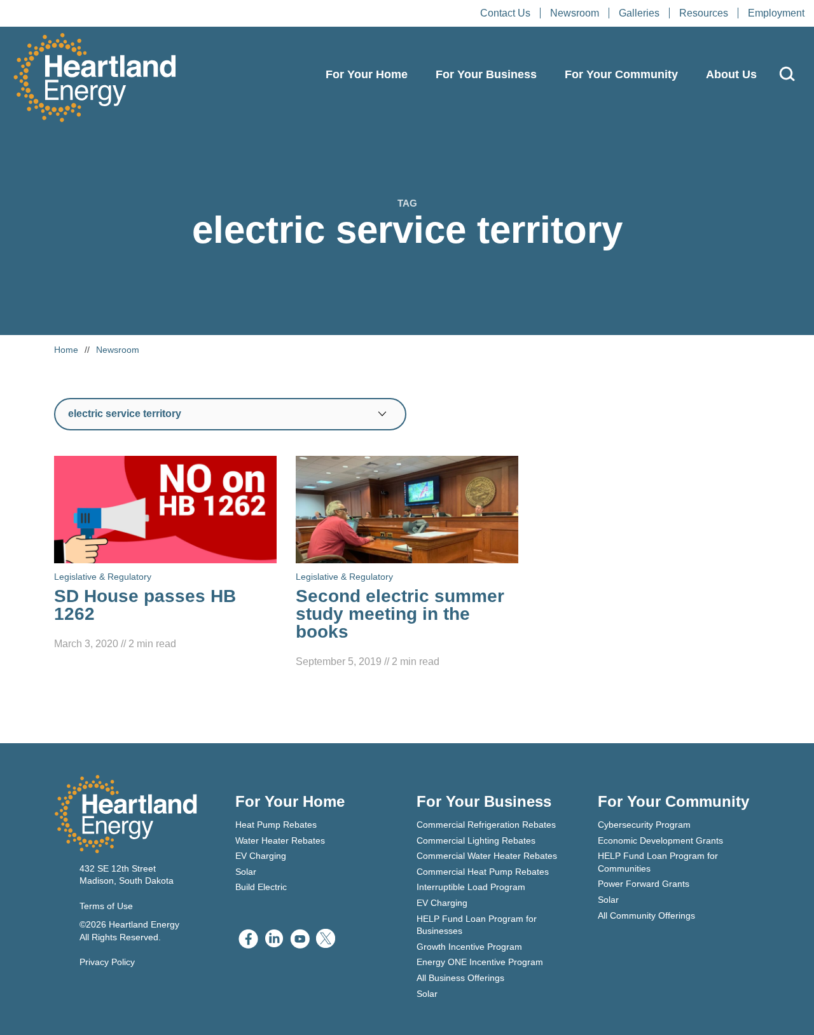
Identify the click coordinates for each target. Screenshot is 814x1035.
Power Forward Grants (643, 884)
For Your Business (486, 74)
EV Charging (260, 856)
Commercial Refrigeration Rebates (486, 824)
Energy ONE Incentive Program (480, 962)
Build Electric (261, 887)
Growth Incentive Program (469, 947)
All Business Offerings (460, 978)
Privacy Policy (107, 962)
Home (66, 350)
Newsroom (574, 13)
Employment (776, 13)
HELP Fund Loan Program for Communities (658, 862)
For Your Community (621, 74)
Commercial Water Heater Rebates (487, 856)
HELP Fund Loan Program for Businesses (477, 925)
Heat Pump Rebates (276, 824)
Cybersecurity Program (644, 824)
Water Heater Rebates (280, 840)
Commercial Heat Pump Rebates (483, 872)
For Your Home (367, 74)
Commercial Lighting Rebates (476, 840)
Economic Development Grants (660, 840)
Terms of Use (106, 906)
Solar (245, 872)
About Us (731, 74)
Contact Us (505, 13)
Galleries (639, 13)
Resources (703, 13)
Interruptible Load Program (471, 887)
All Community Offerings (646, 915)
